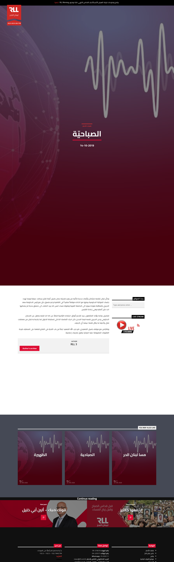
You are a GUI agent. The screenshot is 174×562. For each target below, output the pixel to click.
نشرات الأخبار (87, 142)
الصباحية (87, 489)
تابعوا (56, 2)
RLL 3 (74, 379)
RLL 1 (21, 515)
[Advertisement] (128, 408)
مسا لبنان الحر (134, 489)
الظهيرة (40, 489)
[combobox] (128, 340)
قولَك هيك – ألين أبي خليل (44, 544)
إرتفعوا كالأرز (131, 544)
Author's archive (30, 383)
